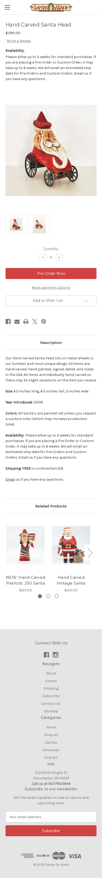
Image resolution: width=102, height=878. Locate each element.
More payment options (51, 287)
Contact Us (51, 703)
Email (10, 479)
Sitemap (51, 711)
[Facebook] (8, 321)
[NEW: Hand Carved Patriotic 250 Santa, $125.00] (25, 545)
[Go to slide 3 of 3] (57, 596)
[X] (34, 321)
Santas (51, 742)
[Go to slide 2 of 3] (48, 596)
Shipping (51, 688)
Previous (7, 552)
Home (51, 727)
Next (90, 552)
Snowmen (51, 750)
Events (51, 681)
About (51, 673)
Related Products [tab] (51, 506)
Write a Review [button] (19, 41)
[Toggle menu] (7, 7)
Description (51, 342)
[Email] (17, 321)
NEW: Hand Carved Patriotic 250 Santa (25, 580)
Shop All (51, 735)
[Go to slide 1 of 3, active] (40, 596)
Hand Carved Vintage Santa (71, 580)
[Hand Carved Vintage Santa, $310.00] (71, 545)
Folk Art (51, 757)
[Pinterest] (43, 321)
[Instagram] (55, 655)
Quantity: (51, 248)
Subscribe (51, 696)
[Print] (26, 321)
